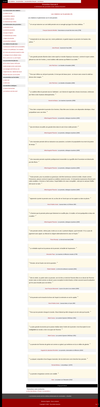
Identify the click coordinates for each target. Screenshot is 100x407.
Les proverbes (19, 1)
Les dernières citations (9, 16)
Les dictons (40, 1)
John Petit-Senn (53, 65)
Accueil (5, 1)
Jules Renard (55, 48)
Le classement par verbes (9, 21)
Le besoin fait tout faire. (9, 88)
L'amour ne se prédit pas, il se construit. (13, 49)
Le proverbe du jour (8, 27)
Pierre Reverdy (54, 239)
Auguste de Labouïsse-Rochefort (49, 350)
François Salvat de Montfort (50, 30)
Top (96, 404)
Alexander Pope (50, 254)
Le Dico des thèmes (31, 391)
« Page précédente (62, 385)
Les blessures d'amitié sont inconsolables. (14, 46)
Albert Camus (51, 318)
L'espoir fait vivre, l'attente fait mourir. (12, 71)
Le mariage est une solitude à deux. (12, 55)
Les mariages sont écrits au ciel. (11, 69)
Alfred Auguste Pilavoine (50, 118)
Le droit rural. (6, 83)
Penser (40, 391)
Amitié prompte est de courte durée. (12, 66)
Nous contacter (55, 401)
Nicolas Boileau (56, 365)
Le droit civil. (6, 80)
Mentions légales (45, 401)
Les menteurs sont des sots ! (10, 91)
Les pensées (46, 391)
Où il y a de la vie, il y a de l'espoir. (12, 57)
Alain (52, 379)
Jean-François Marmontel (51, 288)
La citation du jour (7, 13)
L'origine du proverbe (8, 38)
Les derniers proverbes (9, 30)
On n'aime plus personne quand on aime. (13, 52)
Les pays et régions (8, 32)
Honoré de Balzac (53, 100)
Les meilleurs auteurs (8, 19)
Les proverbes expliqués (9, 41)
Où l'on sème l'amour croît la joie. (11, 63)
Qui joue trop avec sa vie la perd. (11, 74)
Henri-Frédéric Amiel (52, 204)
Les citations (11, 1)
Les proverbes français (30, 1)
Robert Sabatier (51, 269)
